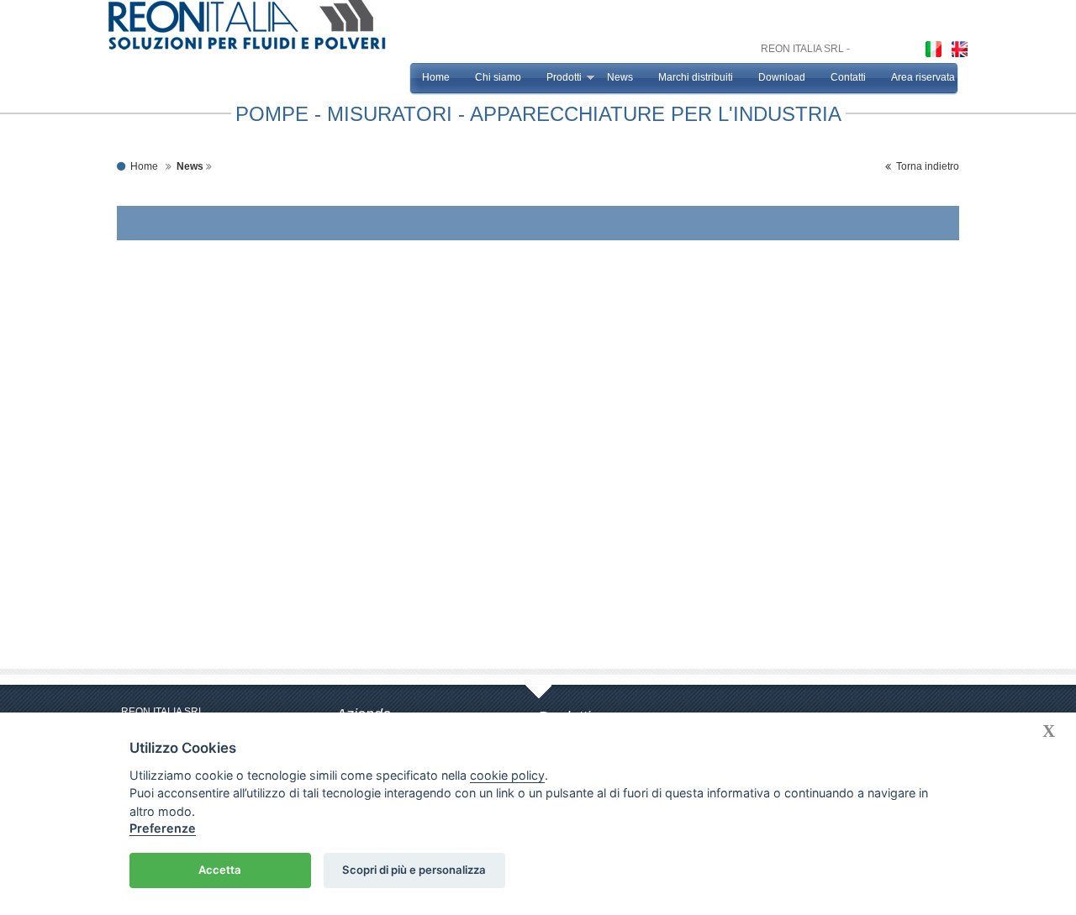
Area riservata (923, 77)
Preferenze (162, 828)
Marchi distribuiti (695, 77)
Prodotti (564, 77)
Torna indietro (925, 166)
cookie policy (507, 775)
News (620, 77)
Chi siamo (498, 77)
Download (781, 77)
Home (436, 77)
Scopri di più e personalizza (414, 869)
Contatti (848, 77)
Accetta (219, 869)
